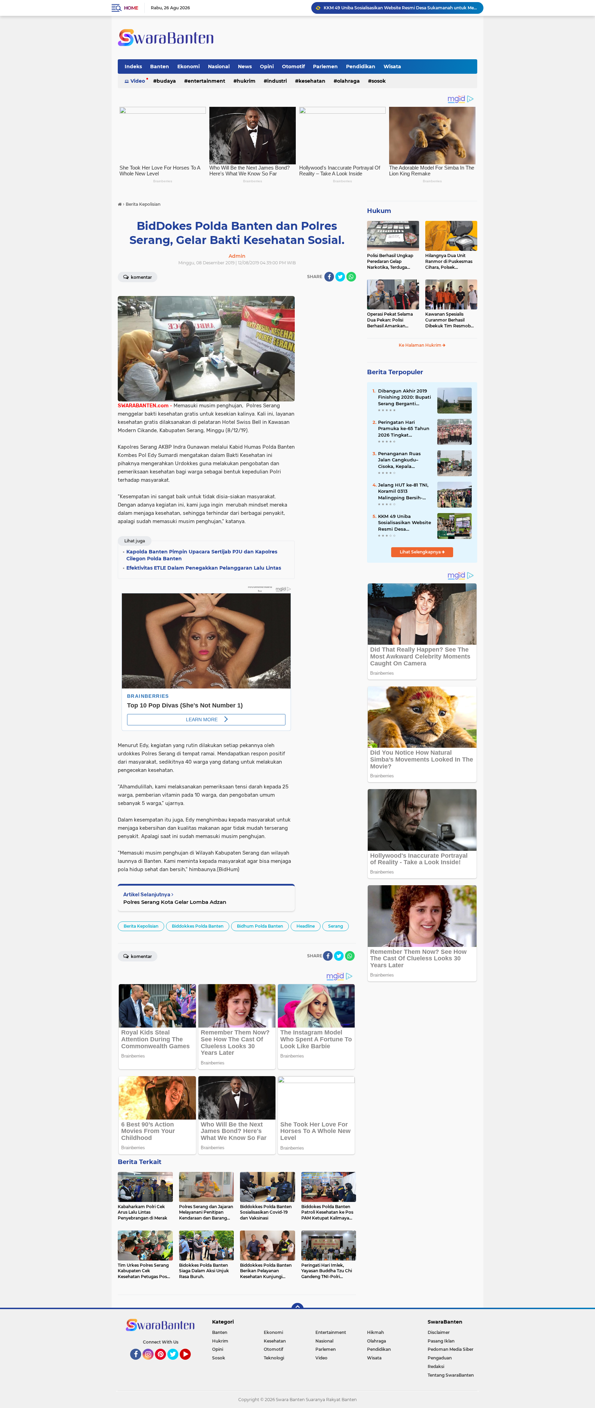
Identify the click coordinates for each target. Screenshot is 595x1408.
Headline (305, 926)
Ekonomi (188, 66)
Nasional (219, 66)
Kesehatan (312, 81)
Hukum (379, 211)
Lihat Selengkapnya (421, 551)
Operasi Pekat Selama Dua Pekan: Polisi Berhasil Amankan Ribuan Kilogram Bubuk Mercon (392, 320)
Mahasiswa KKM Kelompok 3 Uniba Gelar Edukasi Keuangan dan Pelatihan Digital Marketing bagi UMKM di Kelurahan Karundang (400, 7)
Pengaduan (440, 1357)
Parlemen (325, 66)
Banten (159, 66)
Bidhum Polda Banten (260, 926)
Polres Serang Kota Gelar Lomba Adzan (174, 902)
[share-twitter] (340, 277)
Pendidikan (360, 66)
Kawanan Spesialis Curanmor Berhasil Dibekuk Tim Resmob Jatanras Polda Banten (448, 320)
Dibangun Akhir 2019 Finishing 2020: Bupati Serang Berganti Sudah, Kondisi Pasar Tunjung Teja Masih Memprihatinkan (404, 397)
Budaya (166, 81)
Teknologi (274, 1357)
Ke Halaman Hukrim (420, 345)
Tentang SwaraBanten (451, 1375)
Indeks (133, 66)
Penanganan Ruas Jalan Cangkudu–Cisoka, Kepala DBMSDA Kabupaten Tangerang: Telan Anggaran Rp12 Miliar (403, 460)
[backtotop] (297, 1309)
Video (138, 81)
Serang (335, 926)
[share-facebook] (329, 277)
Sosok (379, 81)
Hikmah (375, 1332)
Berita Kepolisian (141, 926)
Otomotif (293, 66)
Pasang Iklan (441, 1341)
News (245, 66)
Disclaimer (439, 1332)
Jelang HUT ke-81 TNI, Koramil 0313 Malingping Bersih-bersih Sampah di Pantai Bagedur (403, 491)
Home (131, 8)
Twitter (176, 1363)
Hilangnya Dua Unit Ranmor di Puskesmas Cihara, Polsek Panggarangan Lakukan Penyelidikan (450, 261)
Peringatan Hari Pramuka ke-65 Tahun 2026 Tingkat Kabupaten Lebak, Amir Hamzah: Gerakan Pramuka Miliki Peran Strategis (403, 428)
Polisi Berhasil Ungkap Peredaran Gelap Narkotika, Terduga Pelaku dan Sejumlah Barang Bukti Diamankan (390, 261)
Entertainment (206, 81)
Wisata (392, 66)
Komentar (141, 277)
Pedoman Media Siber (450, 1349)
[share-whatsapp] (351, 277)
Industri (277, 81)
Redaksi (436, 1366)
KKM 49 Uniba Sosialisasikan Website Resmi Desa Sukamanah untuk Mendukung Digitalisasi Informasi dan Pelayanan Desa (404, 522)
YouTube (190, 1363)
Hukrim (246, 81)
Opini (267, 66)
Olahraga (348, 81)
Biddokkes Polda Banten (197, 926)
